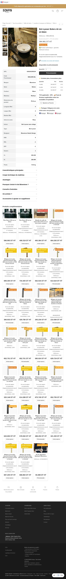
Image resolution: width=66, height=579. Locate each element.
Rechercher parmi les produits (9, 490)
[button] (7, 11)
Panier (57, 489)
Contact (45, 522)
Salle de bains (27, 23)
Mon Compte (20, 489)
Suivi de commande (33, 490)
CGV (6, 555)
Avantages (6, 180)
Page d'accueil (6, 23)
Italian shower (8, 514)
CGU (6, 547)
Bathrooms (7, 511)
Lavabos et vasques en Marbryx (42, 23)
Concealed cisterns (9, 508)
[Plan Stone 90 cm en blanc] (25, 213)
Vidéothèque (47, 516)
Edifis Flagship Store (29, 511)
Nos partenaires (47, 508)
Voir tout (7, 527)
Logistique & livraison (10, 553)
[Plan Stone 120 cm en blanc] (10, 213)
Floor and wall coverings (11, 519)
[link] (50, 6)
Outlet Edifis (27, 514)
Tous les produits (17, 23)
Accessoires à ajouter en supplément (16, 199)
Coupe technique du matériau (13, 175)
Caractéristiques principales (13, 170)
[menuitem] (60, 24)
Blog (45, 511)
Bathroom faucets (9, 516)
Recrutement (47, 519)
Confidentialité (8, 550)
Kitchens (7, 522)
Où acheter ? (7, 194)
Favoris (45, 489)
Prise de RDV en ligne (49, 514)
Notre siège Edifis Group (30, 508)
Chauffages (8, 525)
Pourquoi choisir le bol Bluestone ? (16, 184)
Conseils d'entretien (10, 189)
